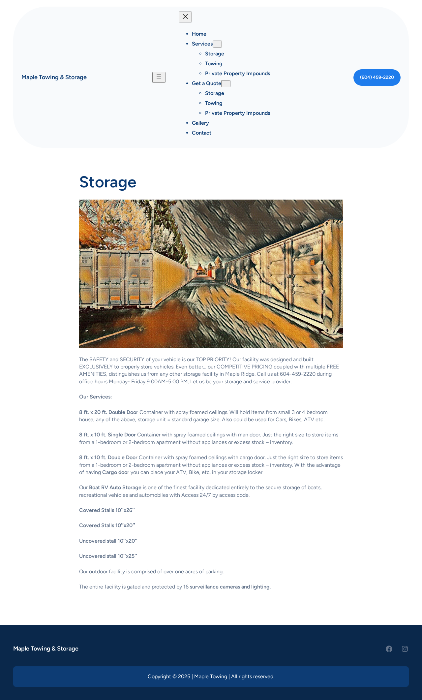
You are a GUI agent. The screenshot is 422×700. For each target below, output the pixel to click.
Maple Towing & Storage (54, 77)
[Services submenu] (217, 44)
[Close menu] (185, 17)
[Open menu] (159, 77)
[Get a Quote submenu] (225, 83)
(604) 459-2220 (377, 77)
